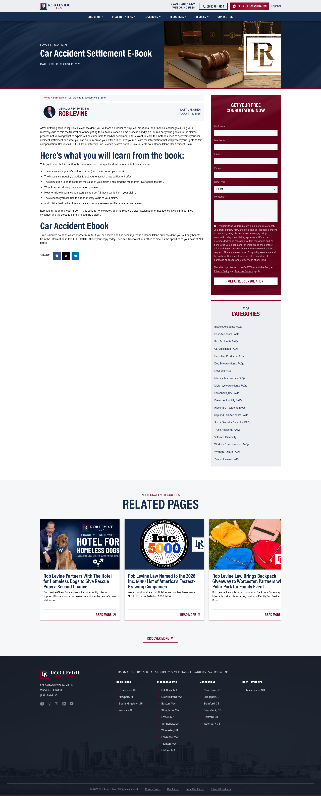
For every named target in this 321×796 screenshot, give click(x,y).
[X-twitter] (57, 704)
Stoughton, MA (170, 710)
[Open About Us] (102, 17)
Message (220, 197)
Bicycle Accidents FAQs (228, 327)
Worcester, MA (170, 730)
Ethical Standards (221, 789)
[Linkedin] (64, 704)
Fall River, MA (169, 690)
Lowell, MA (167, 717)
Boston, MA (168, 704)
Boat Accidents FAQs (226, 334)
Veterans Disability (225, 437)
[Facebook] (42, 704)
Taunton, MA (168, 744)
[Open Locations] (160, 17)
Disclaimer (173, 789)
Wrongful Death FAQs (227, 452)
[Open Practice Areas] (135, 17)
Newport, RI (126, 697)
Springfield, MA (170, 724)
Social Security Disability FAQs (232, 422)
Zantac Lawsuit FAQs (226, 459)
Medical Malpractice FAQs (229, 378)
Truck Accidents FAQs (227, 430)
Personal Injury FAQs (226, 393)
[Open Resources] (186, 17)
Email (218, 154)
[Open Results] (208, 17)
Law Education (53, 45)
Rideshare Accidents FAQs (230, 408)
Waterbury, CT (212, 724)
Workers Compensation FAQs (231, 444)
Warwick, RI (126, 710)
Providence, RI (127, 690)
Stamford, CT (211, 704)
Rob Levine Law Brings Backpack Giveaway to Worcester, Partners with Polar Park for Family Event (248, 581)
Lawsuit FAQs (222, 371)
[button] (57, 256)
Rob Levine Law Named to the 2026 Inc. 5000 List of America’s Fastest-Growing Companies (161, 581)
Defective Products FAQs (229, 356)
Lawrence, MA (169, 737)
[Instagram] (49, 704)
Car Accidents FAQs (226, 349)
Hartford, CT (211, 717)
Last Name (221, 140)
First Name (221, 126)
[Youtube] (72, 704)
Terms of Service (244, 271)
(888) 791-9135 (48, 695)
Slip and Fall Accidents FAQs (231, 415)
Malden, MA (168, 750)
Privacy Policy (221, 271)
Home (46, 98)
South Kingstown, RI (131, 704)
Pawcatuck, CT (212, 710)
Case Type (220, 182)
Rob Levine (73, 113)
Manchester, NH (255, 690)
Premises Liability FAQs (228, 400)
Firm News (59, 98)
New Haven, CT (213, 690)
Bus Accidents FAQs (226, 341)
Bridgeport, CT (212, 697)
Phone (218, 168)
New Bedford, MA (171, 697)
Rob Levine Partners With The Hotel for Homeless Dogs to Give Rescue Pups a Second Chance (77, 581)
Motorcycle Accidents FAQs (230, 386)
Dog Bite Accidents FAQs (229, 363)
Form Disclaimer (195, 789)
